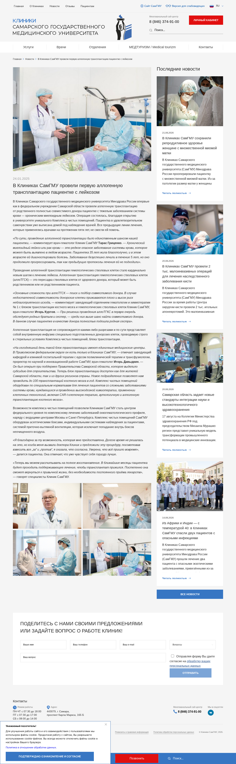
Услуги (28, 47)
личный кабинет (206, 20)
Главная (19, 6)
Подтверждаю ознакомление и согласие (50, 756)
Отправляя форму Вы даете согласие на (192, 661)
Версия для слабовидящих (188, 5)
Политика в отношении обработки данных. (31, 747)
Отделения (97, 47)
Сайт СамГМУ (153, 5)
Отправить (191, 672)
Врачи (61, 47)
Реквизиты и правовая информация (132, 732)
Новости (55, 6)
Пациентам (87, 6)
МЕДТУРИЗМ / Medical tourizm (152, 47)
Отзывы (70, 6)
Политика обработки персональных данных (173, 732)
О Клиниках (37, 6)
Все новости (190, 594)
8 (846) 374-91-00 (164, 22)
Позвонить (137, 758)
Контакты (206, 47)
